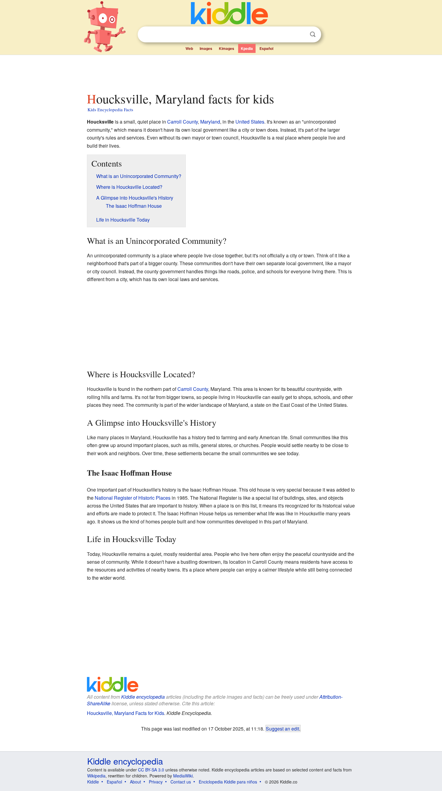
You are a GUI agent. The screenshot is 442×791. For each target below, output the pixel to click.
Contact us (180, 782)
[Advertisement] (221, 71)
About (135, 782)
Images (206, 48)
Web (189, 48)
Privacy (156, 782)
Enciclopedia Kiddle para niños (228, 782)
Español (266, 48)
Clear (300, 34)
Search (312, 34)
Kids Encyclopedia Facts (110, 109)
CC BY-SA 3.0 (151, 770)
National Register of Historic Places (132, 497)
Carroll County (182, 121)
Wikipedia (96, 776)
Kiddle (93, 782)
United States (249, 121)
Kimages (226, 48)
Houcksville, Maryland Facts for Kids (125, 713)
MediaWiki (183, 776)
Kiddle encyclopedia (143, 696)
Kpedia (247, 48)
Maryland (210, 121)
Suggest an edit (282, 728)
